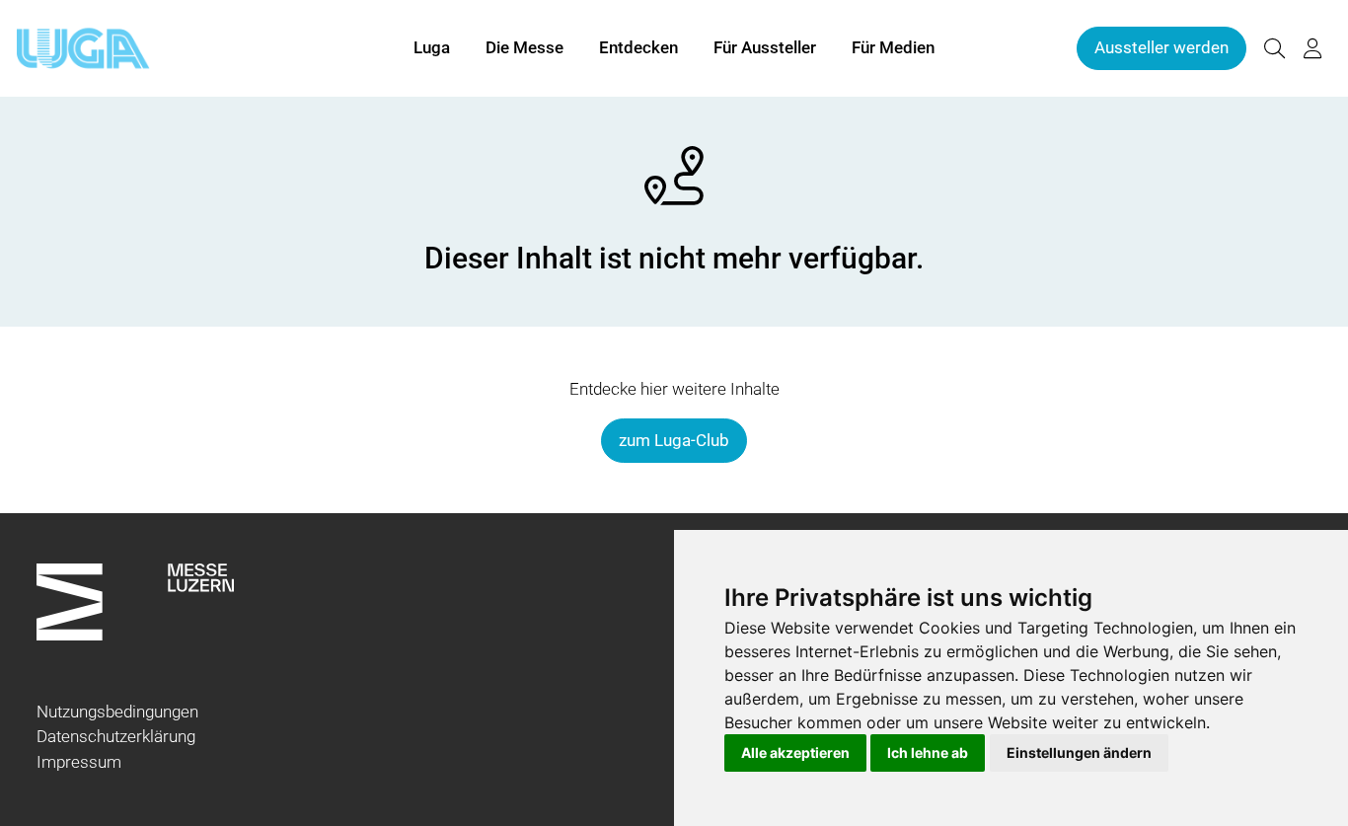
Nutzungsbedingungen (117, 711)
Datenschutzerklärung (116, 736)
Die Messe (524, 47)
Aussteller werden (1161, 47)
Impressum (79, 762)
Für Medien (893, 47)
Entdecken (638, 47)
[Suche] (1274, 49)
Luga (431, 47)
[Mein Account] (1312, 49)
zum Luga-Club (674, 440)
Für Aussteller (764, 47)
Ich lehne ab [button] (927, 752)
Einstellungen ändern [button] (1079, 752)
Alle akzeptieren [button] (795, 752)
